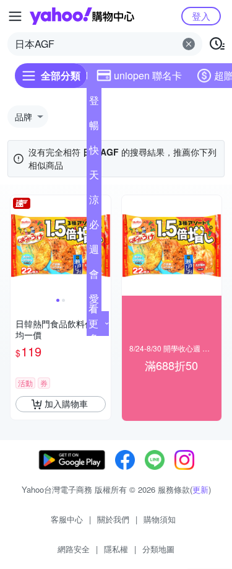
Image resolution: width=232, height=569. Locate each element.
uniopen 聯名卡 (148, 75)
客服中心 (67, 519)
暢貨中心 (94, 128)
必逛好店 (94, 227)
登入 (201, 15)
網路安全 (74, 549)
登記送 (94, 103)
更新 (200, 489)
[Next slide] (103, 245)
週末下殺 (94, 252)
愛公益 (94, 301)
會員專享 (94, 276)
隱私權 (116, 549)
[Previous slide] (19, 245)
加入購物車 (66, 403)
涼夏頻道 (94, 202)
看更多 (93, 323)
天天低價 (94, 177)
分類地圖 (158, 549)
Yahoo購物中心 (82, 16)
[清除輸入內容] (189, 44)
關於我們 (113, 519)
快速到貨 (94, 152)
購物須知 (160, 519)
